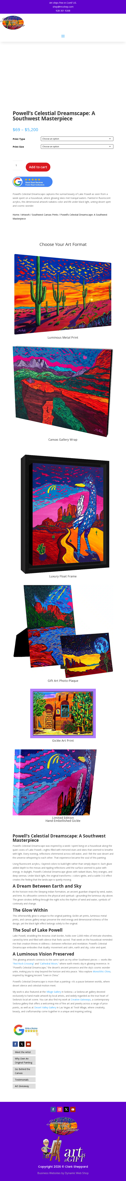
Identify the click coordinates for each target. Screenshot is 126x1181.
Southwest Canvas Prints (45, 214)
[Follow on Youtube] (28, 1044)
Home (16, 214)
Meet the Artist (23, 1052)
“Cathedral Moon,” (49, 963)
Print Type (19, 139)
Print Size (18, 146)
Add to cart (38, 167)
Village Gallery (53, 991)
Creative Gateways (81, 999)
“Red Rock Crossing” (23, 963)
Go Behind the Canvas (22, 1071)
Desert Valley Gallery (45, 1007)
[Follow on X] (21, 1044)
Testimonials (22, 1079)
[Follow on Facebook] (15, 1044)
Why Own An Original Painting (23, 1060)
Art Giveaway (22, 1086)
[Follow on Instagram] (59, 1109)
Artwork (25, 214)
